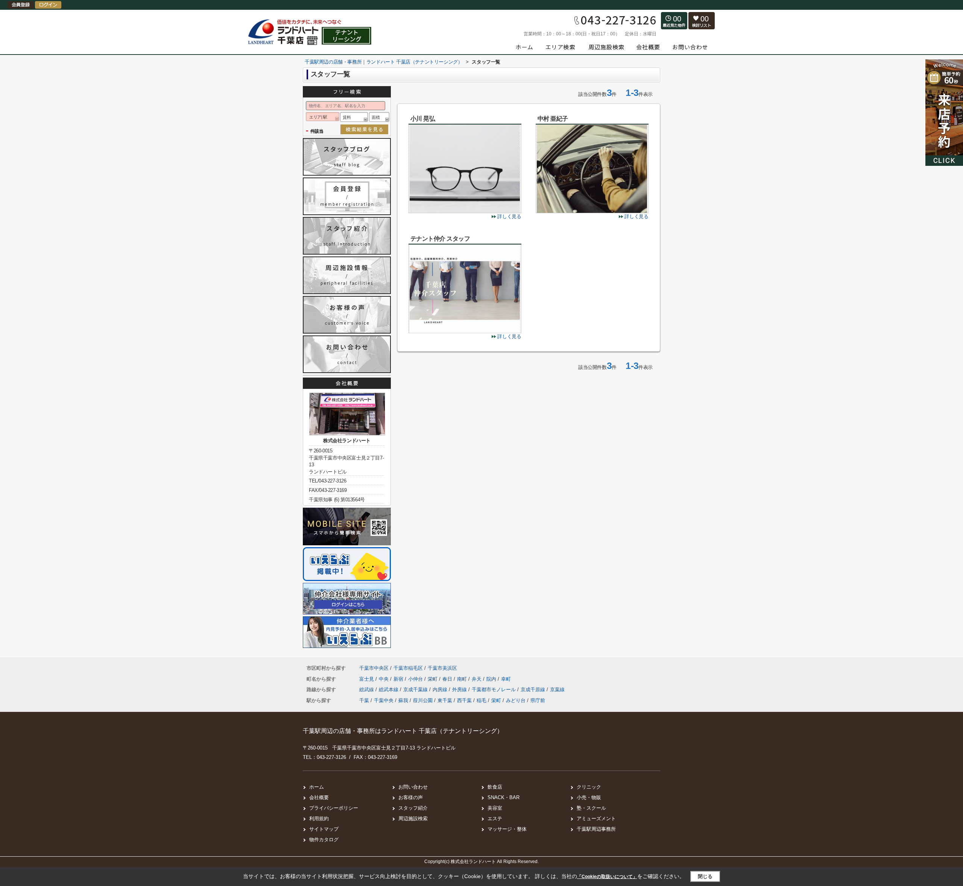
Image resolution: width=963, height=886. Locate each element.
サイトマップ (324, 829)
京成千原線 (534, 689)
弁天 (477, 679)
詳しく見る (509, 216)
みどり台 (516, 700)
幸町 (506, 679)
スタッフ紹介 (413, 808)
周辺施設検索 (413, 818)
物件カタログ (324, 839)
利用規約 (319, 818)
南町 (462, 679)
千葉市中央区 (374, 668)
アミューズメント (596, 818)
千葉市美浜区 (442, 668)
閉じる (705, 876)
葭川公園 (423, 700)
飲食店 (495, 787)
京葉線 (557, 689)
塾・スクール (591, 808)
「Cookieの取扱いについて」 (607, 876)
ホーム (316, 787)
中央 (384, 679)
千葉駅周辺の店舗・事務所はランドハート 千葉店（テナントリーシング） (403, 731)
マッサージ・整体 (507, 829)
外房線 (460, 689)
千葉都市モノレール (494, 689)
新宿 (399, 679)
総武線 (367, 689)
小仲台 (416, 679)
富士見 (367, 679)
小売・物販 (589, 797)
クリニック (589, 787)
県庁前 (537, 700)
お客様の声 (410, 797)
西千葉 (464, 700)
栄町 (433, 679)
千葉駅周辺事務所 (596, 829)
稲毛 (481, 700)
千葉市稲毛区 (408, 668)
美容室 (495, 808)
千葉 (364, 700)
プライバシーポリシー (333, 808)
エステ (495, 818)
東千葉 (444, 700)
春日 (448, 679)
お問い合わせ (413, 787)
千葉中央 (383, 700)
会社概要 (319, 797)
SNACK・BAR (503, 797)
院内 (492, 679)
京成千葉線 (416, 689)
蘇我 (403, 700)
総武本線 (389, 689)
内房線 (441, 689)
